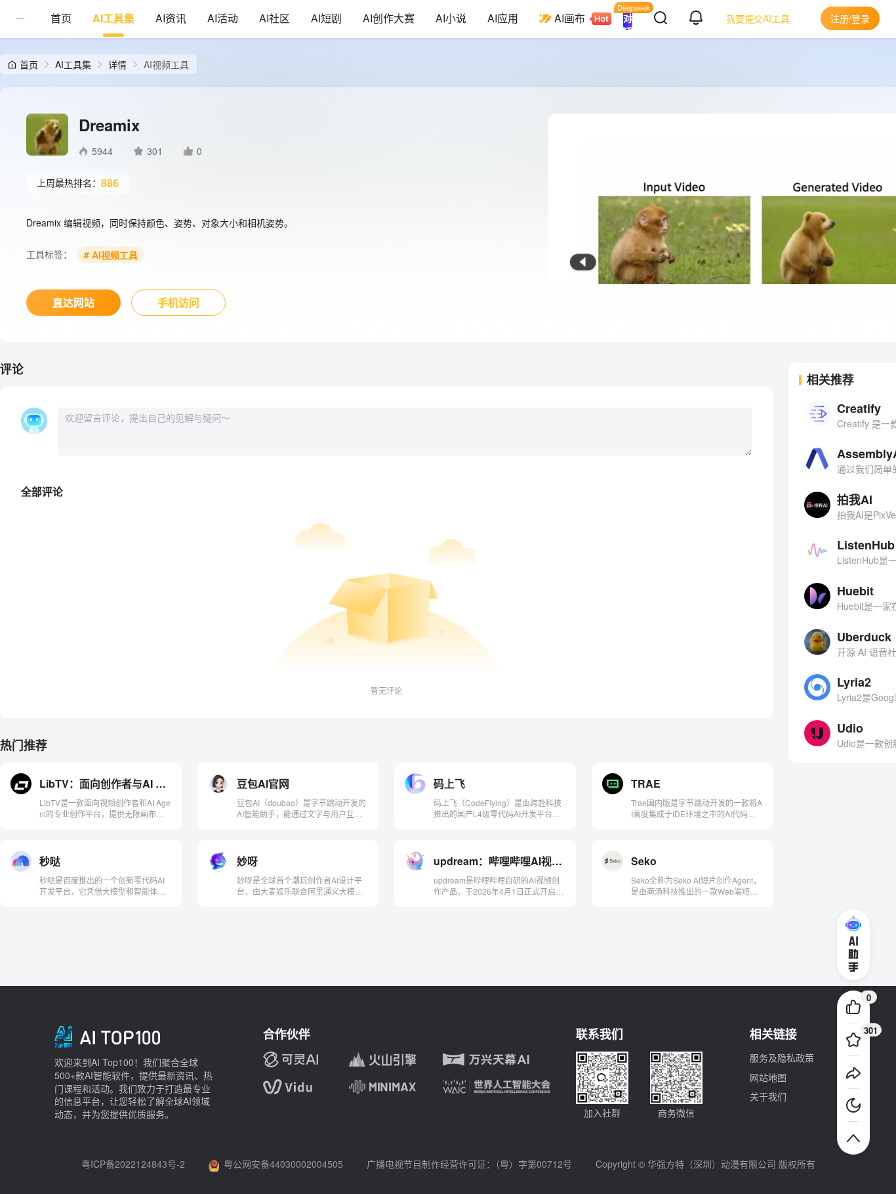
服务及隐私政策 (782, 1057)
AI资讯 (170, 18)
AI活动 (222, 18)
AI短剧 (326, 18)
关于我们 (768, 1096)
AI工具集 (113, 18)
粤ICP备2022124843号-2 (133, 1163)
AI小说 (451, 18)
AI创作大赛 (389, 18)
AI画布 (569, 18)
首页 (61, 18)
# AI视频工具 (111, 254)
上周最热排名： (78, 182)
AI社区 (274, 18)
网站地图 (768, 1077)
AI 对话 (627, 18)
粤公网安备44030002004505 (283, 1163)
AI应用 (502, 18)
